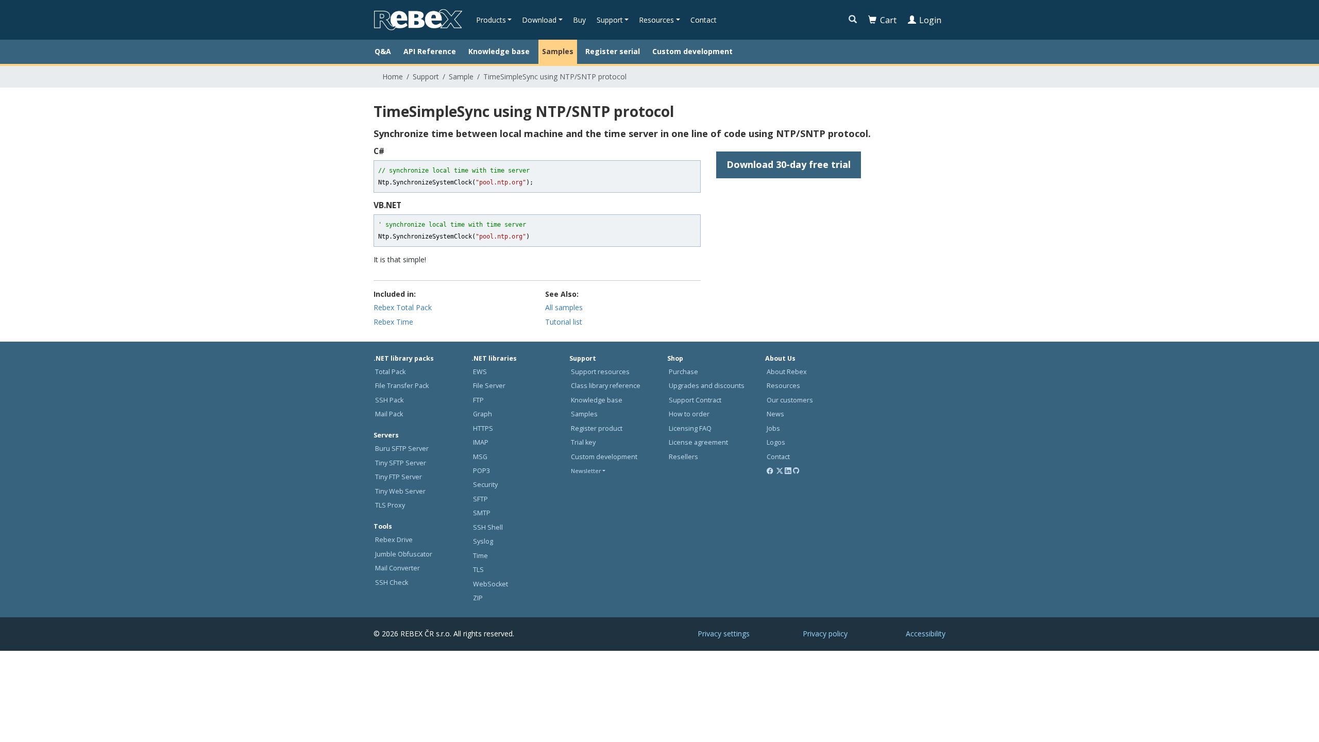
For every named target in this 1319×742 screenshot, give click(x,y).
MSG (480, 456)
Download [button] (539, 20)
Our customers (790, 400)
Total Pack (390, 371)
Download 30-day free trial (788, 164)
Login (930, 20)
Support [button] (610, 20)
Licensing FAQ (690, 428)
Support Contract (695, 400)
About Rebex (787, 371)
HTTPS (483, 428)
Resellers (683, 456)
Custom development (692, 51)
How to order (689, 414)
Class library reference (605, 385)
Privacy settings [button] (724, 633)
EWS (480, 371)
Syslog (483, 541)
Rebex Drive (394, 539)
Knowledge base (499, 51)
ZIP (478, 598)
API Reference (429, 51)
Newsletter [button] (586, 471)
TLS (478, 569)
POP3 (481, 470)
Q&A (383, 51)
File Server (489, 385)
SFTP (480, 499)
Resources (783, 385)
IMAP (480, 442)
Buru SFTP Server (402, 448)
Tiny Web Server (400, 491)
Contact (703, 20)
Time (480, 555)
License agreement (698, 442)
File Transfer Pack (402, 385)
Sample (461, 76)
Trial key (583, 442)
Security (485, 484)
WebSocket (490, 584)
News (775, 414)
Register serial (612, 51)
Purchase (683, 371)
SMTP (482, 513)
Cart (888, 20)
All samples (564, 307)
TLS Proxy (390, 505)
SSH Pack (389, 400)
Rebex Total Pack (403, 307)
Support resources (600, 371)
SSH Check (391, 582)
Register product (596, 428)
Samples (557, 51)
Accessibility (925, 633)
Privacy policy (825, 633)
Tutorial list (563, 322)
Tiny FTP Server (398, 477)
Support (426, 76)
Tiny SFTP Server (400, 463)
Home (392, 76)
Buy (579, 20)
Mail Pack (389, 414)
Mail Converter (397, 568)
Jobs (773, 428)
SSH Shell (488, 527)
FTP (478, 400)
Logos (776, 442)
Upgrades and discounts (707, 385)
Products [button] (491, 20)
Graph (482, 414)
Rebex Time (393, 322)
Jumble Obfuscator (403, 554)
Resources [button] (656, 20)
